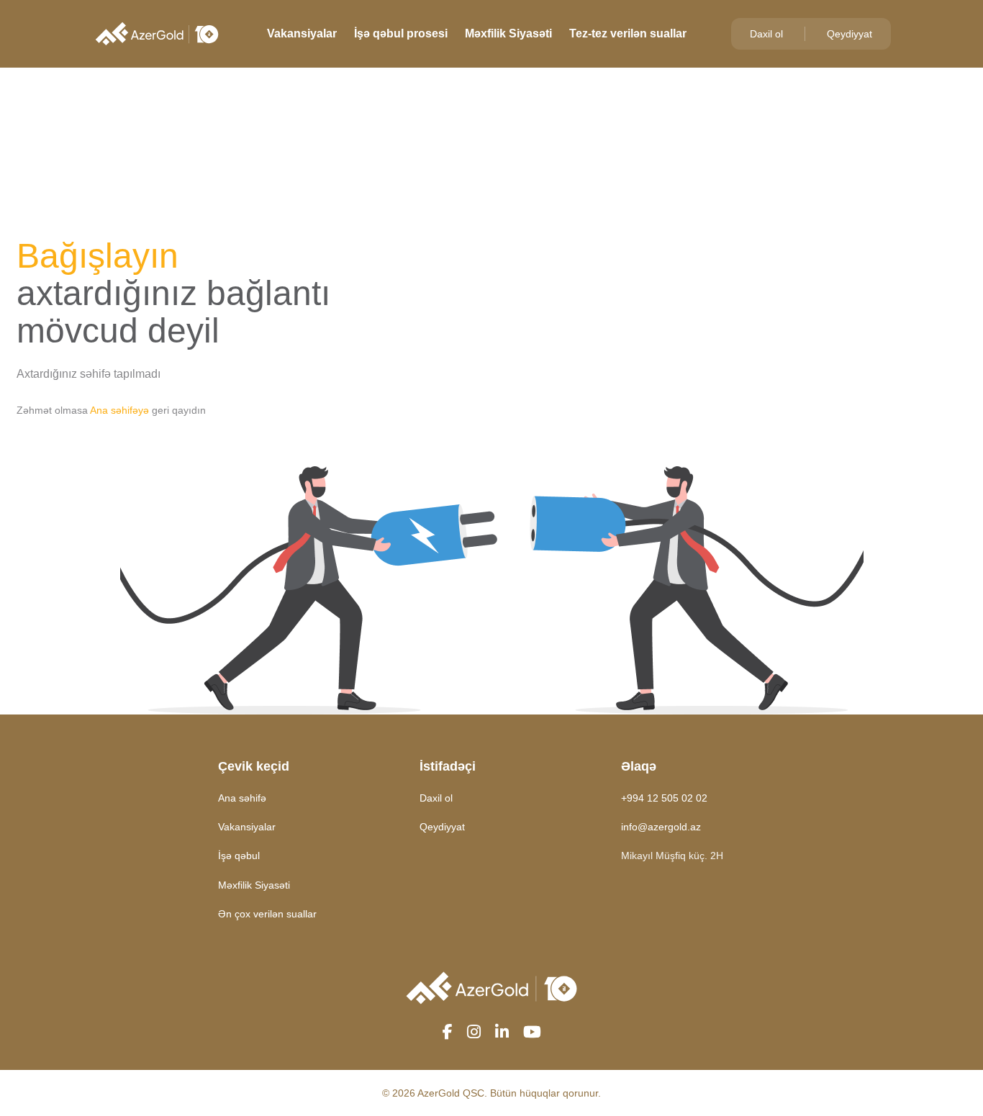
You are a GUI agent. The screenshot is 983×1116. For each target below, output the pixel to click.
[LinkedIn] (502, 1032)
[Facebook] (448, 1032)
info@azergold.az (661, 827)
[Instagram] (474, 1032)
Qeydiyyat (849, 34)
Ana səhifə (242, 798)
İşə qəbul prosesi (401, 33)
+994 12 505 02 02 (664, 798)
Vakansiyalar (302, 33)
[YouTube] (532, 1032)
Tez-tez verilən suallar (628, 33)
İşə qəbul (239, 855)
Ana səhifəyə (119, 410)
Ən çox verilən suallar (267, 914)
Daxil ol (766, 34)
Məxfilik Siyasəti (508, 33)
